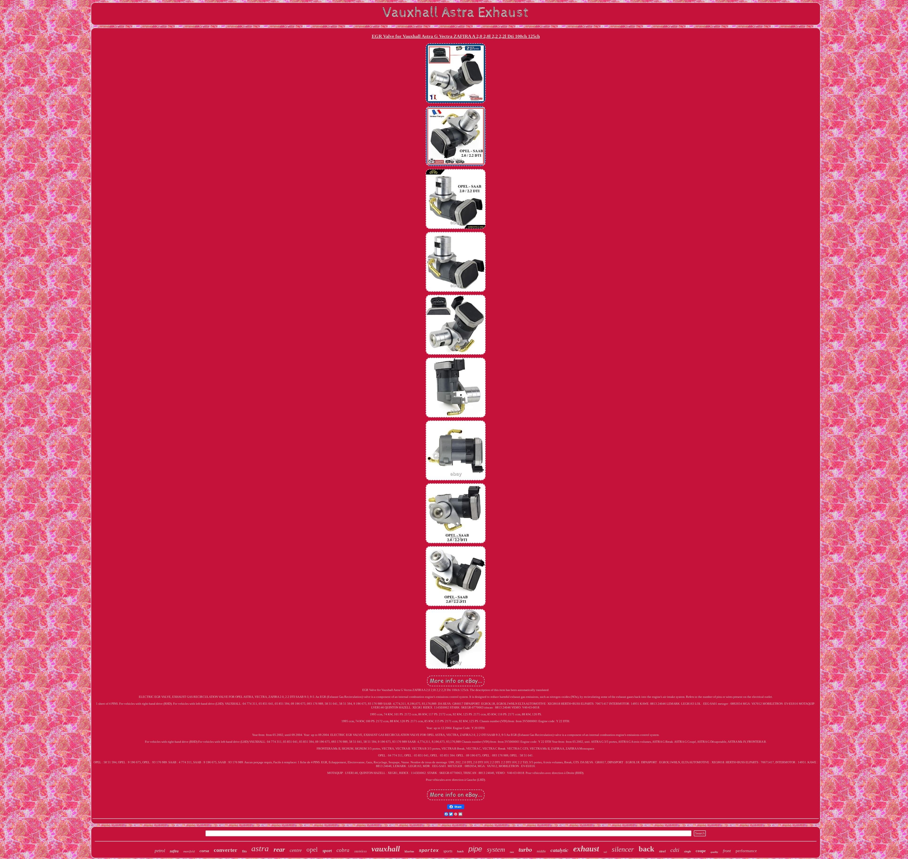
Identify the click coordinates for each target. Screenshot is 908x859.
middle (541, 851)
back (646, 849)
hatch (460, 851)
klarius (409, 851)
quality (714, 851)
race (512, 852)
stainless (360, 851)
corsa (204, 850)
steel (662, 851)
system (496, 849)
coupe (701, 851)
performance (746, 851)
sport (327, 850)
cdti (674, 850)
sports (447, 851)
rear (279, 849)
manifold (189, 851)
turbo (525, 849)
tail (605, 851)
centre (296, 850)
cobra (342, 850)
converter (225, 850)
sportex (429, 850)
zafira (174, 851)
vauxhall (385, 849)
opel (312, 849)
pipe (475, 849)
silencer (623, 849)
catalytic (559, 850)
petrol (160, 850)
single (687, 851)
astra (260, 848)
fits (244, 851)
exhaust (586, 848)
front (727, 850)
